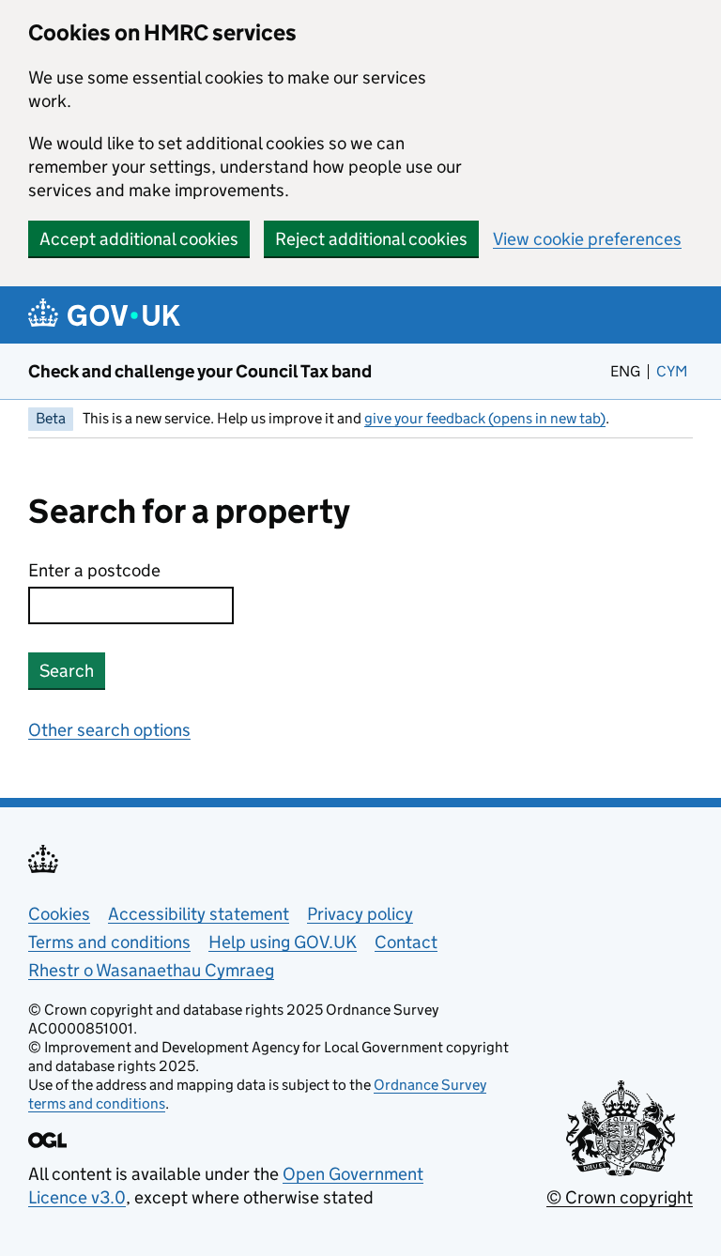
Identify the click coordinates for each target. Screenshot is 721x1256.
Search (66, 671)
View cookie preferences (587, 239)
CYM (674, 371)
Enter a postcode (94, 570)
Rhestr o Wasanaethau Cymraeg (151, 970)
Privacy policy (360, 914)
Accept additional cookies (138, 239)
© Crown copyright (619, 1197)
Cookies (59, 914)
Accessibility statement (198, 914)
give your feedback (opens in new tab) (485, 418)
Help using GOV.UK (282, 942)
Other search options (109, 730)
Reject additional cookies (371, 239)
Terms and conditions (109, 942)
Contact (406, 942)
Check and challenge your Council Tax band (200, 371)
